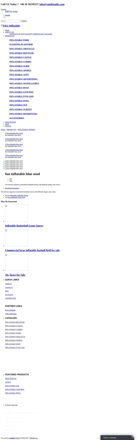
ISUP (7, 124)
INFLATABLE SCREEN (20, 109)
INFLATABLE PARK (19, 40)
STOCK (8, 126)
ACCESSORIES (16, 118)
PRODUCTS (9, 36)
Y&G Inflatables (10, 314)
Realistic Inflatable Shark (19, 195)
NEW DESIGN (10, 122)
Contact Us (9, 287)
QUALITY (28, 34)
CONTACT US (14, 34)
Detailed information (12, 188)
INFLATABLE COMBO (20, 62)
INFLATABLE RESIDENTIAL (23, 114)
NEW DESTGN (10, 379)
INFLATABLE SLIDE (19, 66)
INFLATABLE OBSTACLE (21, 49)
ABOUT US (9, 32)
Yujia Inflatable (10, 310)
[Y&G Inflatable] (10, 25)
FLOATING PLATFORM (21, 44)
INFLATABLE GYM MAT (21, 92)
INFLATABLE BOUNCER (21, 53)
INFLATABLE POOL (19, 101)
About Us (8, 284)
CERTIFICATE (38, 34)
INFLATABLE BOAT (19, 88)
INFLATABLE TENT (19, 75)
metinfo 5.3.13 (14, 438)
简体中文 (8, 11)
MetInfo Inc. (34, 438)
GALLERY (48, 34)
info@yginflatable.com (51, 4)
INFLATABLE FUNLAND (21, 96)
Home (7, 30)
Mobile (7, 15)
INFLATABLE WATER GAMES (24, 83)
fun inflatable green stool (16, 197)
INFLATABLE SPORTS (20, 70)
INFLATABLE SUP (18, 105)
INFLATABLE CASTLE (20, 57)
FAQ (22, 34)
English (3, 9)
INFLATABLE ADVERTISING (23, 79)
